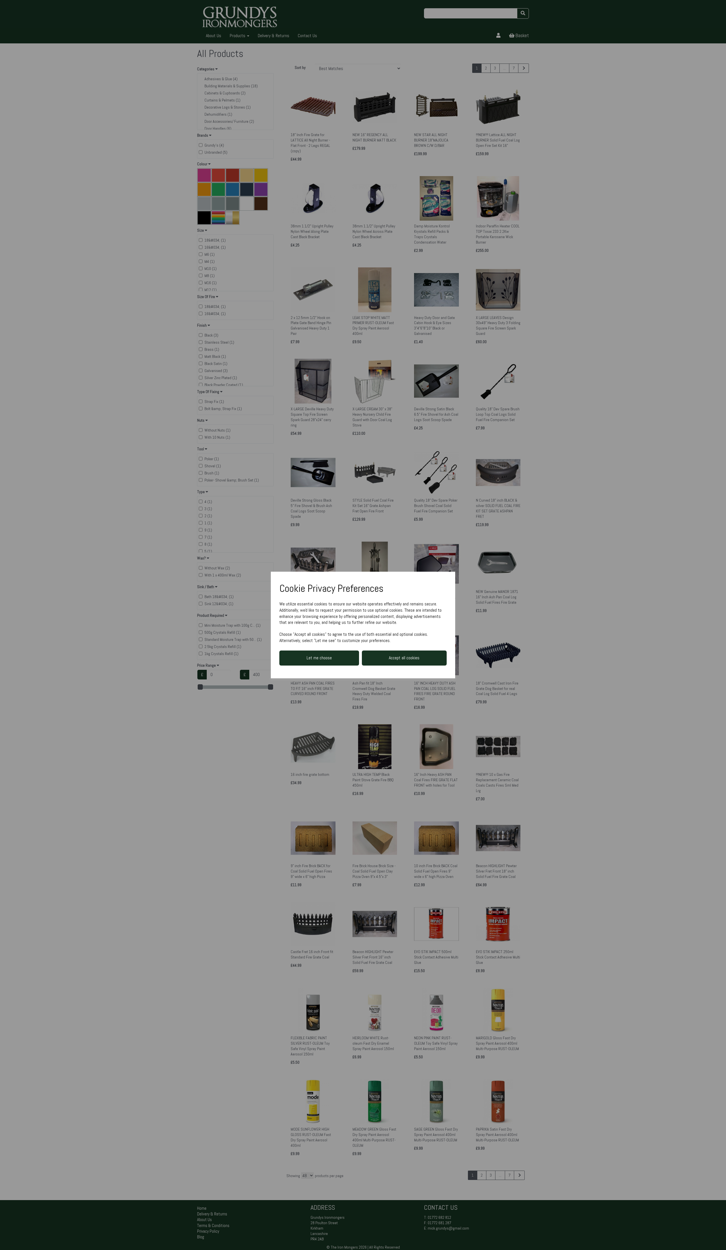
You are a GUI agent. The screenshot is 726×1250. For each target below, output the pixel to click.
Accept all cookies (404, 658)
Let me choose (319, 658)
